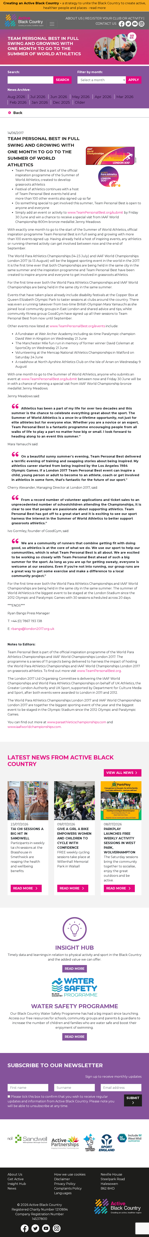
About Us (74, 18)
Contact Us (106, 23)
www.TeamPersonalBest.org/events (77, 326)
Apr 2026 (103, 96)
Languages (62, 1193)
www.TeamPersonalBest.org (99, 671)
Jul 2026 (37, 96)
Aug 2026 (16, 96)
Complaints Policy (68, 1188)
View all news (119, 773)
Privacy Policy (64, 1184)
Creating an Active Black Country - (32, 3)
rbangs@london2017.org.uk (32, 629)
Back (17, 113)
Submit (132, 1098)
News (12, 1188)
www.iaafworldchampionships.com (34, 727)
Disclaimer (62, 1179)
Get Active (16, 1179)
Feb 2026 (18, 102)
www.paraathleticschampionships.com (76, 722)
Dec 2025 (61, 102)
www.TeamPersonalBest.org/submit (95, 212)
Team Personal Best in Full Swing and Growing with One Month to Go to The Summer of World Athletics (44, 151)
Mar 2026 (124, 96)
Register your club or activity (114, 18)
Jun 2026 (58, 96)
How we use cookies (69, 1174)
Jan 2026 (40, 102)
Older (80, 102)
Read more (27, 888)
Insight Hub (17, 1184)
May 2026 (81, 96)
